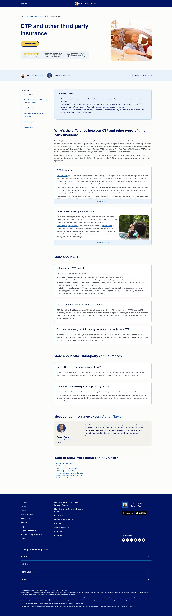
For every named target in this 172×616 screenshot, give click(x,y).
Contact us (24, 507)
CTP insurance (62, 176)
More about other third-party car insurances (34, 115)
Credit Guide (58, 515)
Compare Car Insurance (35, 16)
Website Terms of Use (62, 527)
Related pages (28, 127)
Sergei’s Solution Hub (28, 531)
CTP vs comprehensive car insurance (69, 478)
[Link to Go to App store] (141, 513)
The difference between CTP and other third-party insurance (36, 101)
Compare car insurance (64, 463)
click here (112, 597)
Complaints (58, 535)
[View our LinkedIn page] (131, 540)
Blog (22, 527)
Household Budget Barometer (31, 535)
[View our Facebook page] (123, 540)
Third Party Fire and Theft (65, 471)
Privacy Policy (59, 523)
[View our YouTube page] (135, 540)
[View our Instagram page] (127, 540)
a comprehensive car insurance (86, 392)
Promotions (58, 531)
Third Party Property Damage (67, 226)
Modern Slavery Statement (63, 519)
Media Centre (25, 519)
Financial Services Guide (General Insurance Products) (135, 597)
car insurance (107, 226)
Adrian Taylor (66, 75)
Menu (23, 3)
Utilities (24, 564)
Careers (23, 511)
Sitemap (24, 539)
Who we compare (27, 515)
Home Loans (27, 572)
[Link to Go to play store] (128, 513)
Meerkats (24, 523)
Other (23, 579)
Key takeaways (28, 94)
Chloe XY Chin (38, 75)
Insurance (25, 556)
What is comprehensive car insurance (69, 475)
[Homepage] (86, 4)
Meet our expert (29, 122)
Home (22, 16)
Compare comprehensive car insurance (70, 473)
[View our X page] (139, 540)
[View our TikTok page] (143, 540)
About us (24, 503)
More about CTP (29, 108)
